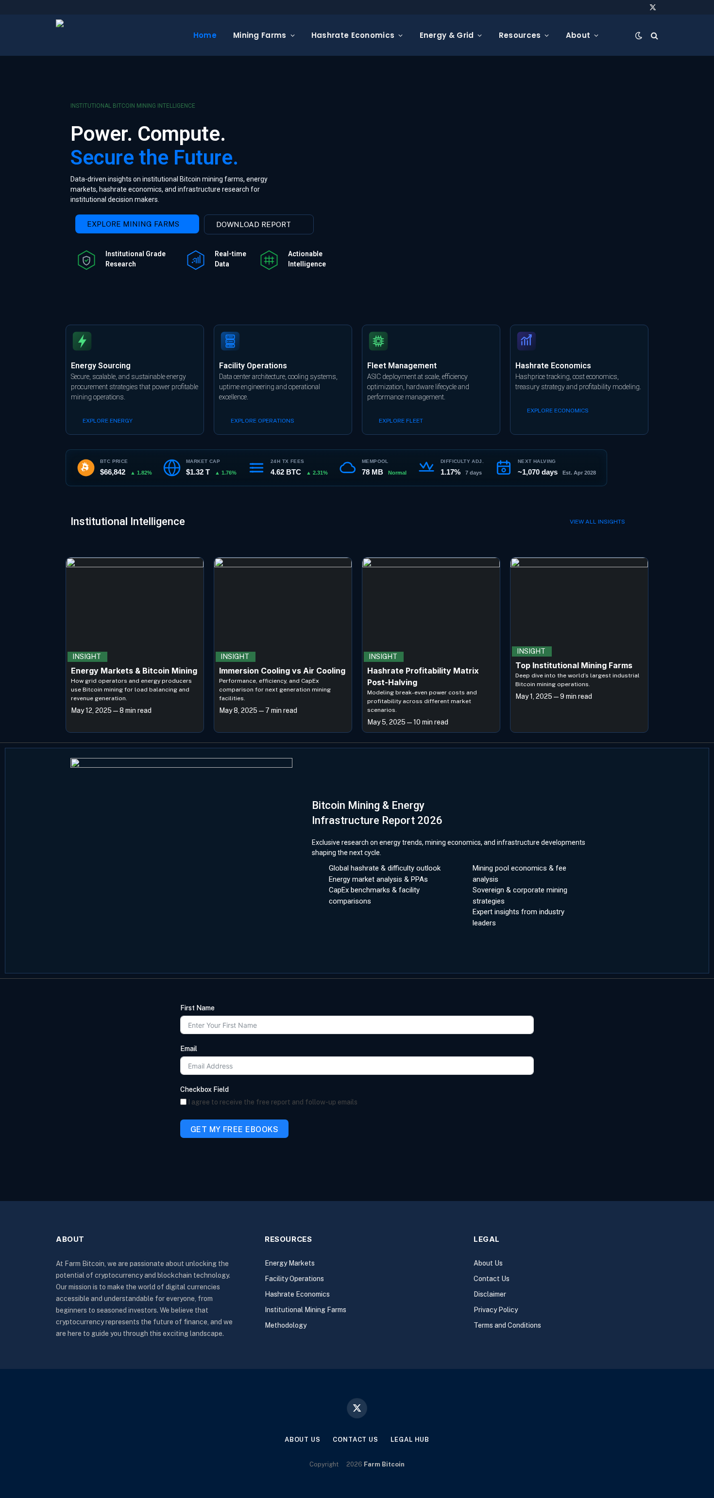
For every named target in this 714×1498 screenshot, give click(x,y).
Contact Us (492, 1279)
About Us (488, 1263)
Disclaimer (490, 1294)
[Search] (653, 35)
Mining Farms (260, 35)
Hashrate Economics (352, 35)
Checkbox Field (204, 1089)
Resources (520, 35)
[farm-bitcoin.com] (117, 35)
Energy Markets (290, 1263)
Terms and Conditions (507, 1325)
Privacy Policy (496, 1310)
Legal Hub (410, 1439)
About (578, 35)
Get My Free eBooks (234, 1129)
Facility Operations (294, 1279)
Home (205, 35)
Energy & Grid (447, 35)
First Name (197, 1008)
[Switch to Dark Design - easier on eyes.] (639, 35)
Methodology (285, 1325)
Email (188, 1049)
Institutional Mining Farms (305, 1310)
